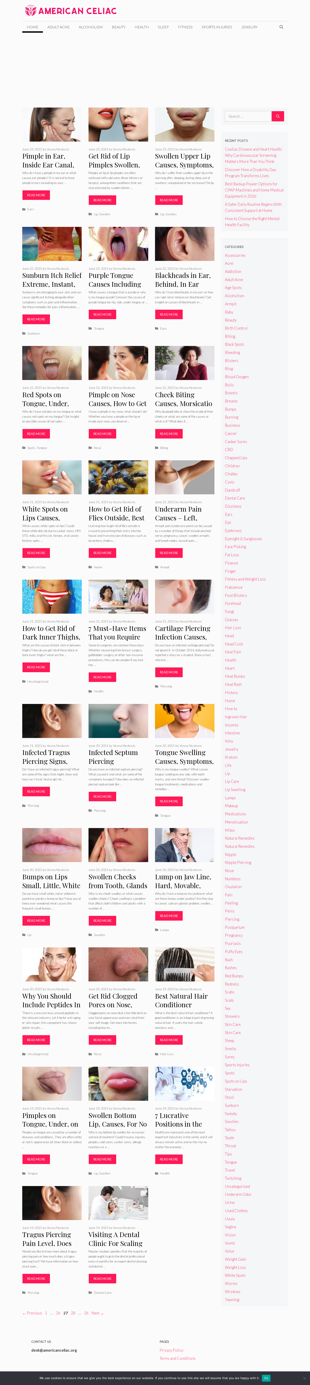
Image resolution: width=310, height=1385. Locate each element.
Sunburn (33, 333)
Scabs (229, 992)
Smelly (230, 1048)
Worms (231, 1283)
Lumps (164, 930)
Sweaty (231, 1113)
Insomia (231, 725)
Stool (229, 1097)
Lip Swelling (235, 789)
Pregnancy (234, 935)
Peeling (231, 903)
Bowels (231, 392)
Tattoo (230, 1129)
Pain (228, 894)
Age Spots (233, 287)
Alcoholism (91, 27)
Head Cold (234, 644)
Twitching (233, 1178)
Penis (229, 911)
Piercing (166, 686)
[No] (304, 1378)
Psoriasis (233, 943)
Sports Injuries (217, 27)
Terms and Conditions (178, 1358)
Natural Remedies (240, 838)
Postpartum (235, 927)
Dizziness (233, 506)
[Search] (277, 116)
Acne (229, 263)
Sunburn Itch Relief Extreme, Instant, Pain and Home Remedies (52, 288)
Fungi (229, 611)
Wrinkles (232, 1291)
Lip (96, 214)
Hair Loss (167, 1054)
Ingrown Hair (236, 716)
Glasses (231, 619)
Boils (229, 384)
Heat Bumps (235, 676)
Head (229, 635)
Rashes (231, 967)
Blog (229, 368)
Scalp (229, 1000)
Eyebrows (233, 530)
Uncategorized (37, 681)
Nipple (230, 854)
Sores (230, 1056)
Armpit (165, 567)
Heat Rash (233, 684)
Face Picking (235, 546)
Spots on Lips (36, 567)
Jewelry (249, 27)
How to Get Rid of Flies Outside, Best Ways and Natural (116, 517)
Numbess (233, 878)
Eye (228, 522)
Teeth (229, 1137)
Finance (231, 563)
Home (32, 27)
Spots (31, 448)
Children (232, 465)
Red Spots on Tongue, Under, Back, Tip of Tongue (45, 407)
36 (87, 1313)
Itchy (229, 741)
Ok (266, 1378)
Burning (231, 417)
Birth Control (236, 328)
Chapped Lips (236, 457)
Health (142, 27)
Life (228, 765)
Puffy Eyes (234, 951)
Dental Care (103, 1292)
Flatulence (234, 587)
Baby (229, 312)
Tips (228, 1154)
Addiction (233, 271)
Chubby (231, 473)
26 (59, 1313)
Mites (230, 830)
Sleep (163, 27)
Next (97, 1313)
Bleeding (232, 352)
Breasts (231, 401)
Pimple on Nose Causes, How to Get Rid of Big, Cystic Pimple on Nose (117, 407)
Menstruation (236, 822)
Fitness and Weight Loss (245, 579)
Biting (164, 448)
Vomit (230, 1243)
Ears (30, 209)
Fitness (185, 27)
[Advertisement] (155, 66)
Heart (230, 668)
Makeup (231, 805)
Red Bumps (234, 975)
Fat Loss (232, 554)
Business (232, 425)
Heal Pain (233, 652)
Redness (232, 984)
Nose (97, 448)
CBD (229, 449)
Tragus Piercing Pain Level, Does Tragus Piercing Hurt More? (46, 1247)
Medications (235, 813)
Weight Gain (235, 1259)
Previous (32, 1313)
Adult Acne (58, 27)
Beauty (118, 27)
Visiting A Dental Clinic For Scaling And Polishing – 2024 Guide (116, 1247)
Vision (230, 1235)
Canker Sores (236, 441)
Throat (230, 1145)
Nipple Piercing (238, 862)
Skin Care (233, 1024)
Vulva (229, 1251)
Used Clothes (236, 1210)
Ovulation (233, 886)
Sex (228, 1008)
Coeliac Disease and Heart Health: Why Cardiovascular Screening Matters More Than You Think (253, 155)
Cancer (231, 433)
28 (73, 1313)
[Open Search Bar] (281, 27)
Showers (232, 1016)
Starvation (233, 1089)
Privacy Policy (171, 1350)
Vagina (230, 1226)
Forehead (233, 603)
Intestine (232, 732)
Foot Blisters (236, 595)
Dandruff (232, 490)
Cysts (229, 482)
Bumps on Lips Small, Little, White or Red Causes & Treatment (51, 889)
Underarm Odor (238, 1194)
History (231, 692)
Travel (230, 1170)
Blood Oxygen (237, 376)
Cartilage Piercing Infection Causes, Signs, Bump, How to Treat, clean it (182, 641)
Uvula (230, 1218)
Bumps (230, 409)
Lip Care (232, 781)
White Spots (235, 1275)
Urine (230, 1202)
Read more (36, 195)
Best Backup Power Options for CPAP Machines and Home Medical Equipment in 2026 (254, 190)
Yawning (232, 1299)
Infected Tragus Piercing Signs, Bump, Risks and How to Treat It (47, 765)
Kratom (231, 757)
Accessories (235, 255)
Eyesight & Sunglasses (243, 538)
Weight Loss (235, 1267)
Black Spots (234, 344)
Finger (230, 571)
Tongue (99, 328)
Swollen (104, 214)
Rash (229, 959)
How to (231, 708)
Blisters (231, 360)
